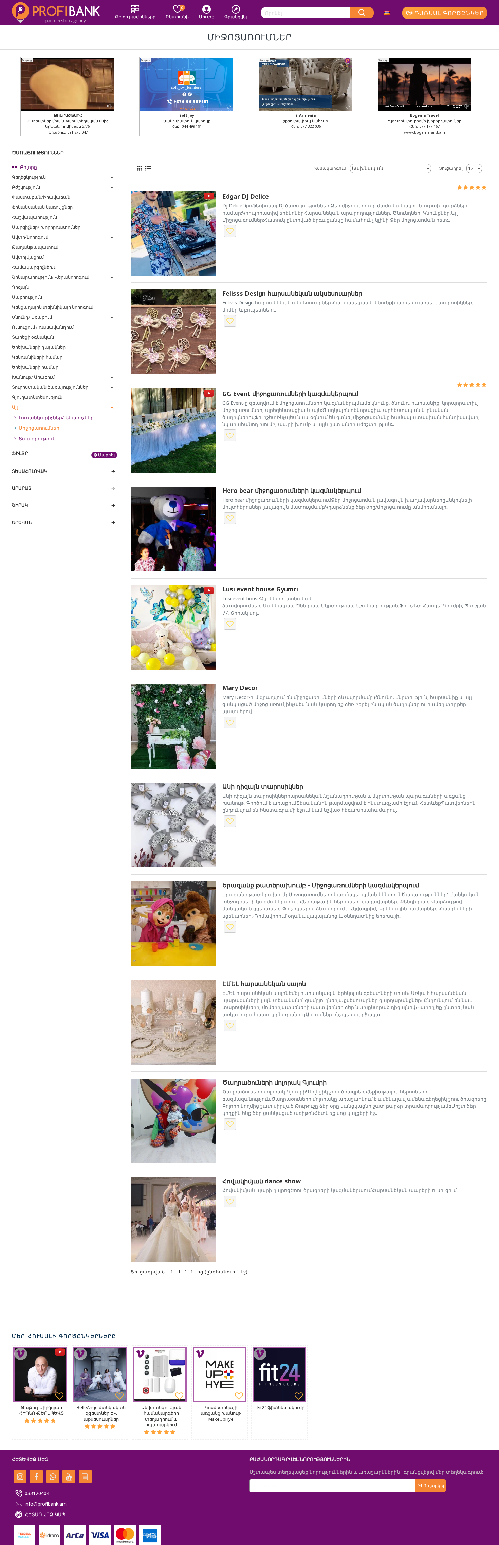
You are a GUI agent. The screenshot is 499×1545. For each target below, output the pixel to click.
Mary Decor (240, 688)
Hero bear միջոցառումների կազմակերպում (291, 491)
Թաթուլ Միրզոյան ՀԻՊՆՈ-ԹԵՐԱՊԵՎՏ (41, 1410)
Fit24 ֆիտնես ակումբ (280, 1407)
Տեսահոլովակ (30, 471)
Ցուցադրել (450, 168)
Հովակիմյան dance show (261, 1181)
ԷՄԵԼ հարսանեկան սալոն (264, 984)
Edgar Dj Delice (245, 196)
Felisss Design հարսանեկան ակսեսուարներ (292, 293)
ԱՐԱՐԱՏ (21, 488)
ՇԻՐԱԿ (20, 505)
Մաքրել (106, 455)
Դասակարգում (329, 168)
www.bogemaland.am (424, 132)
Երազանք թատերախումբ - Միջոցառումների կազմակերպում (320, 885)
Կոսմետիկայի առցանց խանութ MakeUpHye (221, 1413)
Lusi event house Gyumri (260, 589)
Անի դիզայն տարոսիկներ (262, 786)
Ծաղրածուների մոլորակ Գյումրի (274, 1082)
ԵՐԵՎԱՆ (22, 522)
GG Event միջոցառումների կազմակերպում (290, 394)
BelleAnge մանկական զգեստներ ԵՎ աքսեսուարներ (101, 1413)
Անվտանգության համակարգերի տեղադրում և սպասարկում (161, 1416)
